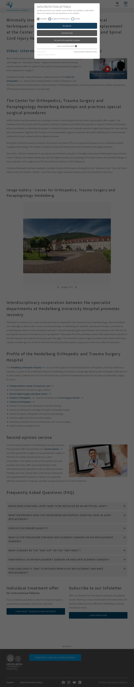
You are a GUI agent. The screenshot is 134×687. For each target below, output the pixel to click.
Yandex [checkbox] (77, 18)
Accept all (67, 25)
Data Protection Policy (88, 52)
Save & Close (67, 33)
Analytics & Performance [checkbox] (61, 18)
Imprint (76, 52)
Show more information (66, 46)
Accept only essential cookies (67, 40)
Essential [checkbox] (43, 18)
